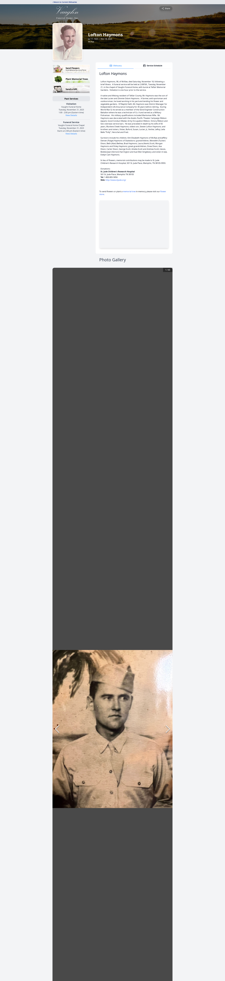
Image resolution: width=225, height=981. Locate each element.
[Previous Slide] (57, 729)
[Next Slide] (167, 729)
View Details (71, 115)
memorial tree (129, 191)
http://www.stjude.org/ (116, 180)
